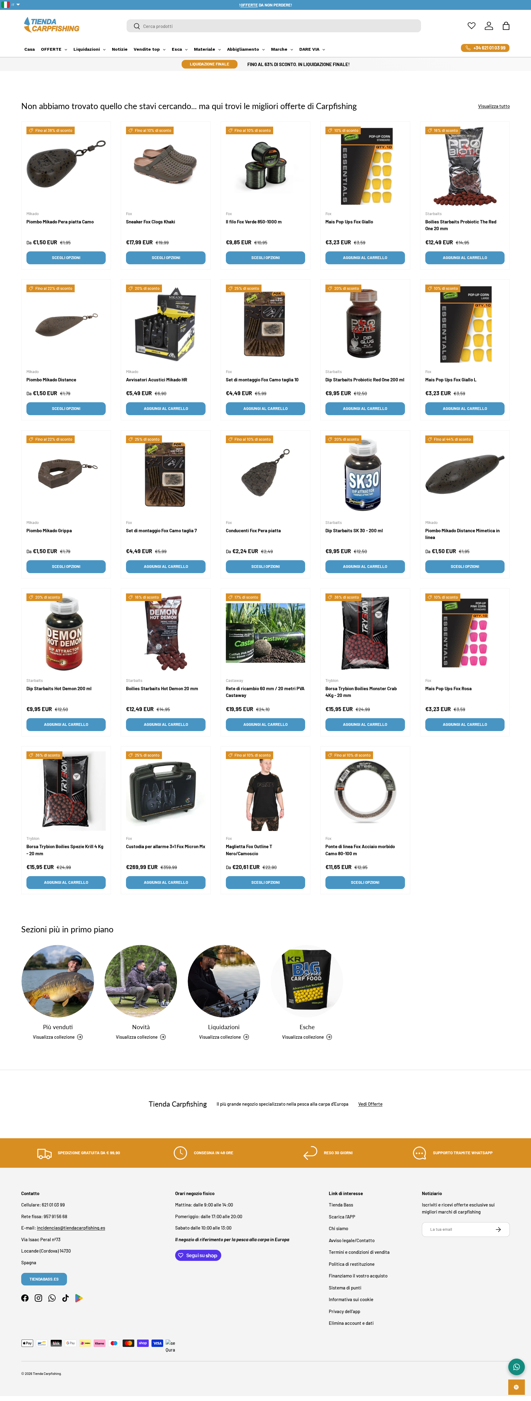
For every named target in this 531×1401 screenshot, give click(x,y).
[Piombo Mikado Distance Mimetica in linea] (465, 475)
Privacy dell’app (344, 1311)
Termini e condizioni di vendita (359, 1252)
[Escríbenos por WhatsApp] (516, 1367)
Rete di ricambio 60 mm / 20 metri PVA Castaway (265, 692)
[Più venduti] (58, 981)
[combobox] (274, 26)
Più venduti (58, 1026)
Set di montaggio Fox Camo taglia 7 (161, 530)
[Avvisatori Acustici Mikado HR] (165, 324)
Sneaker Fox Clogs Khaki (150, 221)
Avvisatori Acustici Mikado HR (156, 379)
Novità (141, 1026)
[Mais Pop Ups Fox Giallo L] (465, 324)
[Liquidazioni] (224, 981)
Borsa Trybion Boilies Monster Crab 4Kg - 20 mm (361, 692)
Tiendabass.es (44, 1279)
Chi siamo (338, 1228)
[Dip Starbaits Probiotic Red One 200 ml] (365, 324)
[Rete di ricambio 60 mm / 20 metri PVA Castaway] (265, 633)
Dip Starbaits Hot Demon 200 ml (59, 688)
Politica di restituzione (352, 1264)
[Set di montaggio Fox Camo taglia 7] (165, 475)
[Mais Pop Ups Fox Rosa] (465, 633)
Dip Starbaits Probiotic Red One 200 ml (364, 379)
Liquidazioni (224, 1026)
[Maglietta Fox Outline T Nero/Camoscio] (265, 791)
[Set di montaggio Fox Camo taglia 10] (265, 324)
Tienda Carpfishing (47, 1373)
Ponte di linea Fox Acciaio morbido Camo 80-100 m (360, 850)
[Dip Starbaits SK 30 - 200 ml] (365, 475)
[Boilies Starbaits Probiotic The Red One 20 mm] (465, 166)
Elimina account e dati (351, 1323)
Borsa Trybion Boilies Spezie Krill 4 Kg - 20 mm (64, 850)
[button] (506, 26)
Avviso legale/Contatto (352, 1240)
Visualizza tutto (494, 106)
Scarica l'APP (342, 1216)
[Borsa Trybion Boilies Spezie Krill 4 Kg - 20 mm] (66, 791)
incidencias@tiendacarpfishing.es (71, 1228)
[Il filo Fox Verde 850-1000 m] (265, 166)
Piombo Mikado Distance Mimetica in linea (462, 534)
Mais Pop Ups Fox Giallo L (451, 379)
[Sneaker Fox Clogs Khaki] (165, 166)
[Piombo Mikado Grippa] (66, 475)
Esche (307, 1026)
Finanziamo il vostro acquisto (358, 1276)
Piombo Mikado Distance (51, 379)
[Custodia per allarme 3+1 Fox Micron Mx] (165, 791)
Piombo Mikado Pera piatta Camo (60, 221)
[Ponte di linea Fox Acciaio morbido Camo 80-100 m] (365, 791)
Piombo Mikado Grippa (49, 530)
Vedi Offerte (370, 1104)
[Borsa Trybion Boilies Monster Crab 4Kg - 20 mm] (365, 633)
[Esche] (307, 981)
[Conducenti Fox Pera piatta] (265, 475)
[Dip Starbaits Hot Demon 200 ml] (66, 633)
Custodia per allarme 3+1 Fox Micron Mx (165, 846)
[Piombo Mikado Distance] (66, 324)
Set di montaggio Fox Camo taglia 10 (262, 379)
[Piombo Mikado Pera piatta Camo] (66, 166)
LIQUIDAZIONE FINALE (209, 63)
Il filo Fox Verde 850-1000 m (254, 221)
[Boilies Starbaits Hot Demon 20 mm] (165, 633)
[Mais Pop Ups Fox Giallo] (365, 166)
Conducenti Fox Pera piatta (253, 530)
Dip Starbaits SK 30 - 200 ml (354, 530)
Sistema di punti (345, 1287)
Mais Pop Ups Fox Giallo (349, 221)
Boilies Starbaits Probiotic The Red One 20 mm (460, 225)
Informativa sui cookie (351, 1299)
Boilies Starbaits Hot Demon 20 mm (162, 688)
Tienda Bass (341, 1205)
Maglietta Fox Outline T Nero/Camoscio (249, 850)
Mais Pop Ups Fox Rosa (448, 688)
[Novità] (140, 981)
